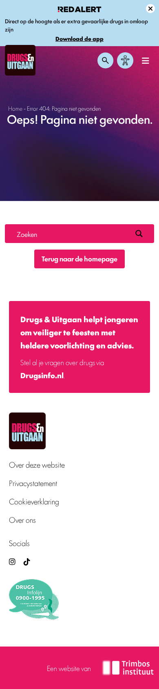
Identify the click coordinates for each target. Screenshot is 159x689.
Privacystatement (33, 482)
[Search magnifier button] (139, 234)
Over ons (22, 519)
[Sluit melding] (150, 8)
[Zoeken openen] (105, 60)
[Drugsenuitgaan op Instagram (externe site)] (12, 561)
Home (15, 108)
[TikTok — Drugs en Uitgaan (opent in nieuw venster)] (26, 561)
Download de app (79, 38)
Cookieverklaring (34, 501)
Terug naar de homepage (79, 258)
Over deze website (37, 464)
